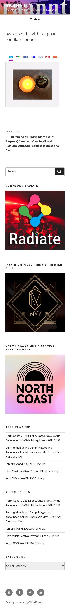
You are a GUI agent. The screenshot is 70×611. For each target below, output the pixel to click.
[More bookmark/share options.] (55, 56)
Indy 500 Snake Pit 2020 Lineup (25, 478)
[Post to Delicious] (33, 56)
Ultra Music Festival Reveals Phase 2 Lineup (32, 471)
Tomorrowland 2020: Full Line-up (25, 464)
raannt (15, 5)
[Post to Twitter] (11, 56)
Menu (37, 19)
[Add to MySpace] (40, 56)
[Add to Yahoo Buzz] (11, 60)
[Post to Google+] (18, 56)
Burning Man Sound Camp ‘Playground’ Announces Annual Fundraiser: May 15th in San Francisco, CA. (33, 452)
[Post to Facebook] (25, 56)
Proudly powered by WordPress (24, 602)
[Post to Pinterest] (47, 56)
